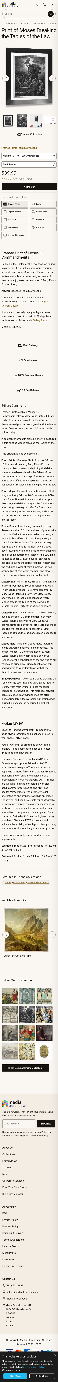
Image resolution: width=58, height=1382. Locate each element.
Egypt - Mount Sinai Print (17, 955)
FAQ (4, 1213)
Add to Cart (29, 186)
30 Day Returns (41, 320)
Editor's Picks (9, 1160)
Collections (39, 23)
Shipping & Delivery (12, 1232)
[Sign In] (52, 4)
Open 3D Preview (32, 134)
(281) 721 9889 (14, 1285)
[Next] (52, 78)
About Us (7, 1147)
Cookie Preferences (13, 1266)
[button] (29, 1370)
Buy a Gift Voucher (12, 1193)
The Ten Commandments (38, 882)
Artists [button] (25, 23)
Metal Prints (9, 1252)
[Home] (12, 4)
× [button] (55, 1355)
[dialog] (29, 1367)
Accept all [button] (15, 1376)
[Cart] (44, 4)
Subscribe (46, 1123)
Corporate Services (13, 1180)
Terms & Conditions (13, 1239)
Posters (8, 882)
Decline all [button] (42, 1376)
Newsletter (8, 1259)
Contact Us (8, 1278)
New (4, 1174)
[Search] (51, 14)
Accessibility (9, 1206)
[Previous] (5, 78)
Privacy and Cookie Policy (33, 1367)
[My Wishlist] (37, 4)
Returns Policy (10, 1226)
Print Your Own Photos (15, 1187)
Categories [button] (10, 23)
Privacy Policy (10, 1219)
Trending (7, 1167)
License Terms (10, 1246)
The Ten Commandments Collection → (25, 1068)
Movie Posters (19, 882)
